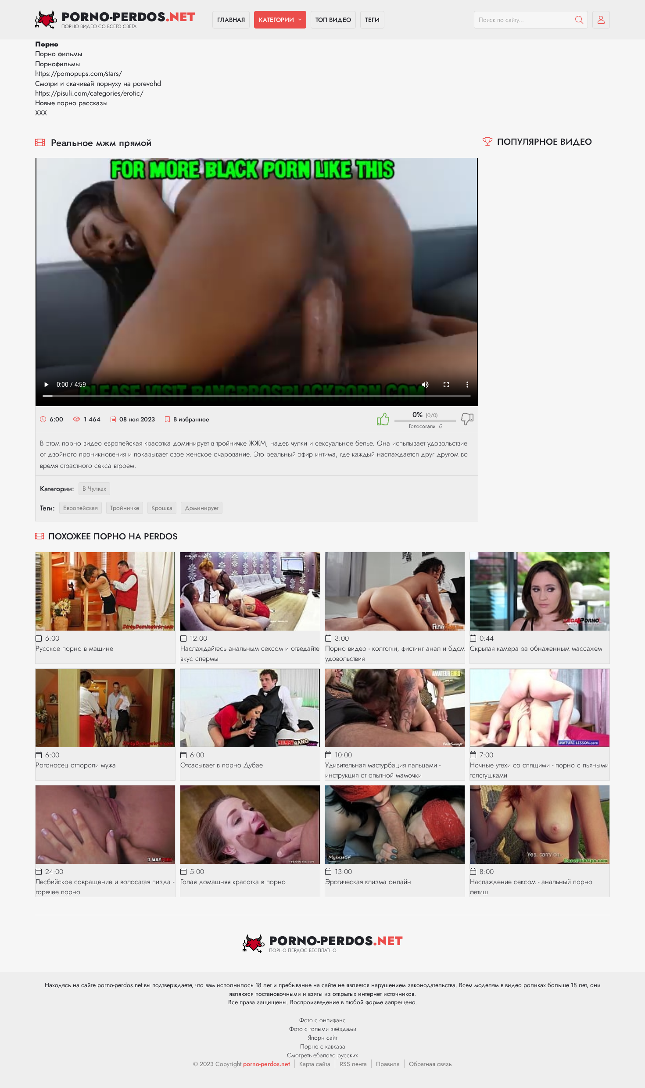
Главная (231, 19)
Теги (372, 19)
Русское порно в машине (74, 648)
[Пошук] (579, 20)
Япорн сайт (322, 1037)
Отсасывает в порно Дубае (221, 765)
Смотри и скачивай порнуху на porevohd (98, 83)
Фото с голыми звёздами (322, 1028)
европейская (80, 507)
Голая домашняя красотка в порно (233, 882)
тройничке (124, 507)
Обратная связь (430, 1063)
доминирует (202, 507)
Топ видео (333, 19)
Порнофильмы (57, 64)
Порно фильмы (58, 54)
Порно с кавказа (322, 1046)
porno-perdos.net (266, 1063)
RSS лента (353, 1063)
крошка (161, 507)
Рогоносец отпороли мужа (76, 765)
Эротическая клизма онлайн (368, 882)
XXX (41, 113)
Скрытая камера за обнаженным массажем (536, 648)
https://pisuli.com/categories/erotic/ (89, 93)
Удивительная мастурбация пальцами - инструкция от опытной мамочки (383, 770)
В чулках (94, 488)
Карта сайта (314, 1063)
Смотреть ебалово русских (322, 1055)
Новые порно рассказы (71, 103)
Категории (276, 19)
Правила (388, 1063)
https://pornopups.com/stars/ (78, 73)
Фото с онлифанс (322, 1020)
